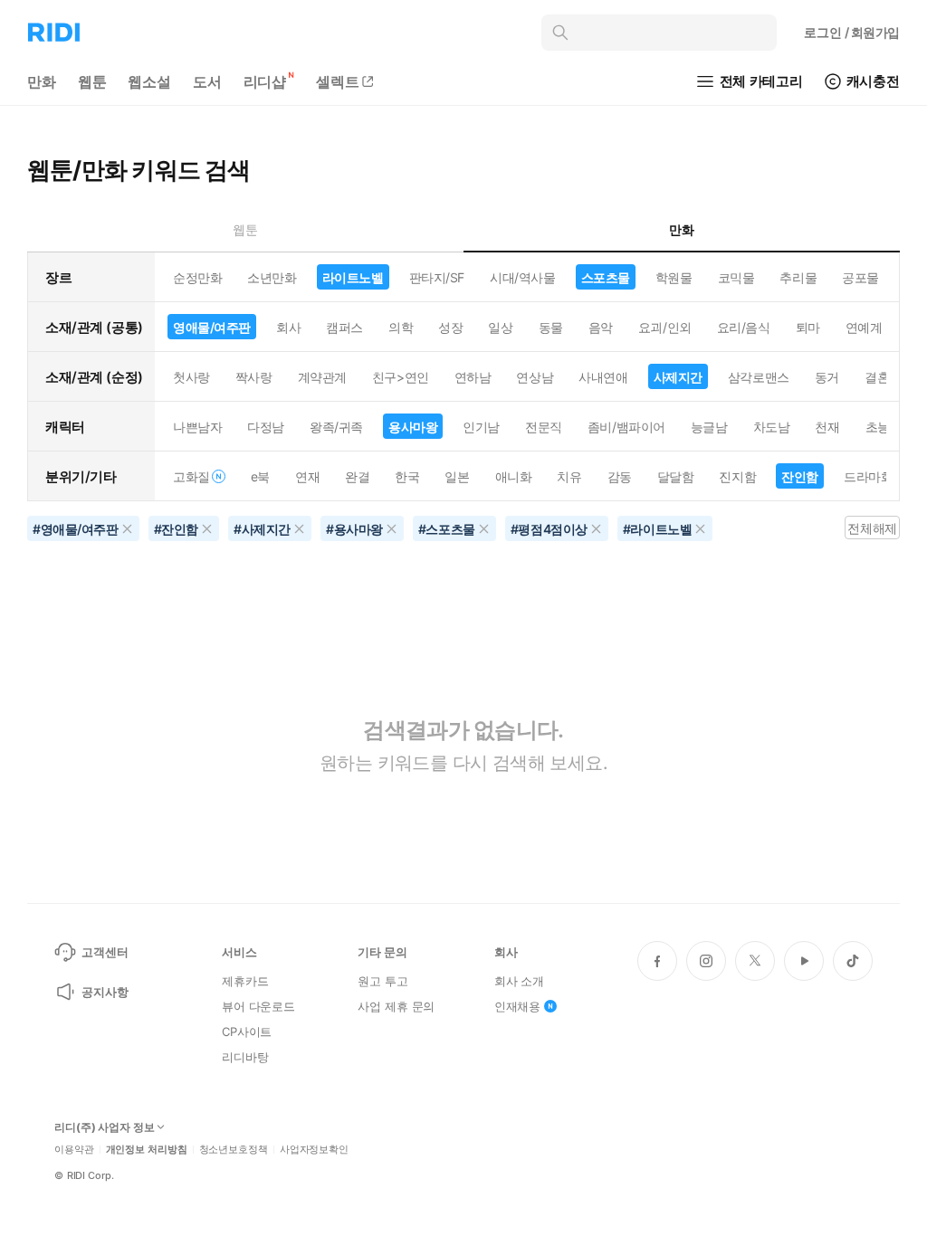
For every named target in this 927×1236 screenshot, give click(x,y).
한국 (407, 476)
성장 (450, 327)
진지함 (737, 476)
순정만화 (197, 277)
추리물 (798, 277)
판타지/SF (436, 277)
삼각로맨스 (758, 377)
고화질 (191, 476)
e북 (260, 476)
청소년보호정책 (233, 1149)
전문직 (543, 426)
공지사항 (104, 991)
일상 (500, 327)
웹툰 (92, 81)
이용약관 (74, 1149)
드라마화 (868, 476)
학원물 (674, 277)
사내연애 (602, 377)
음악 (600, 327)
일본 (456, 476)
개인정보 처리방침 (146, 1149)
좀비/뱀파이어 (626, 426)
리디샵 (265, 81)
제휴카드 (245, 981)
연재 (307, 476)
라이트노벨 (353, 277)
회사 (288, 327)
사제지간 (678, 377)
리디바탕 (245, 1057)
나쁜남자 (197, 426)
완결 (357, 476)
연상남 (534, 377)
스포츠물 (605, 277)
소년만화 (271, 277)
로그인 (852, 32)
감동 (619, 476)
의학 (400, 327)
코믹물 (736, 277)
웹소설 (149, 81)
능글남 (709, 426)
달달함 (675, 476)
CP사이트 (247, 1031)
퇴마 (808, 327)
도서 (207, 81)
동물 (551, 327)
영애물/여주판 (212, 327)
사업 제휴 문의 (396, 1006)
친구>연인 (400, 377)
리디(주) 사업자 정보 (104, 1127)
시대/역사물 (522, 277)
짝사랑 (253, 377)
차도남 (771, 426)
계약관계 (322, 377)
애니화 (513, 476)
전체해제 (871, 528)
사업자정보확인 (314, 1149)
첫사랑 (191, 377)
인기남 (481, 426)
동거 (827, 377)
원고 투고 (382, 981)
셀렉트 (337, 81)
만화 (41, 81)
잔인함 (799, 476)
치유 (569, 476)
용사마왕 (412, 426)
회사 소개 (519, 981)
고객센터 (104, 952)
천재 (827, 426)
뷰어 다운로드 (258, 1006)
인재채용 (517, 1006)
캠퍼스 (344, 327)
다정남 (265, 426)
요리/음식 (743, 327)
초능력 (884, 426)
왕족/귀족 (336, 426)
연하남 (473, 377)
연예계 (864, 327)
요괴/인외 (665, 327)
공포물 (860, 277)
